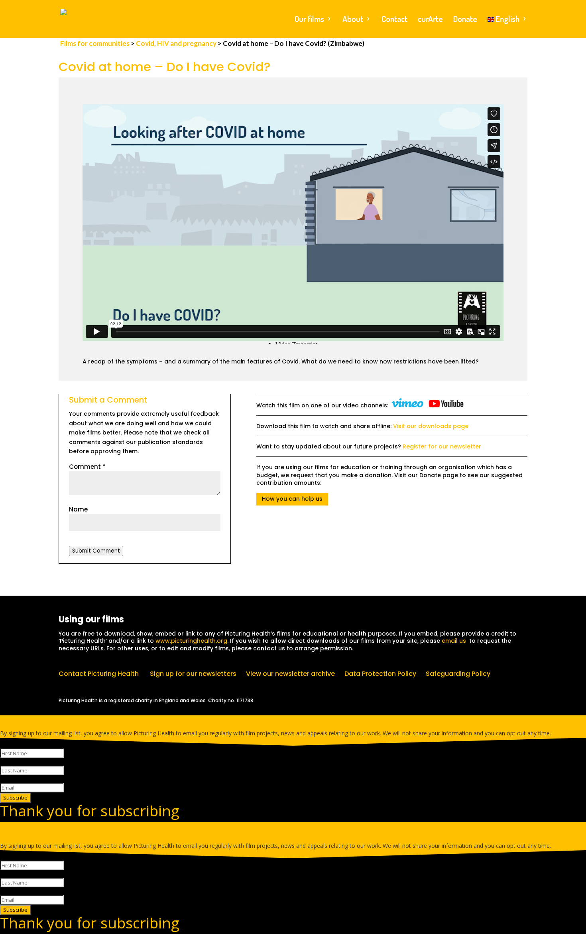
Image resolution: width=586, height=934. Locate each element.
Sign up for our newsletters (193, 673)
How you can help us (292, 499)
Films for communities (95, 43)
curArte (430, 20)
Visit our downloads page (430, 426)
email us (454, 641)
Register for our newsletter (442, 446)
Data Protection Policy (380, 673)
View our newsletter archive (290, 673)
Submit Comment (96, 551)
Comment (87, 466)
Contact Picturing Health (99, 673)
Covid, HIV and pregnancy (176, 43)
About (352, 20)
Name (78, 509)
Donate (465, 20)
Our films (309, 20)
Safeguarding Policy (458, 673)
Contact (394, 20)
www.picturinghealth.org (191, 641)
